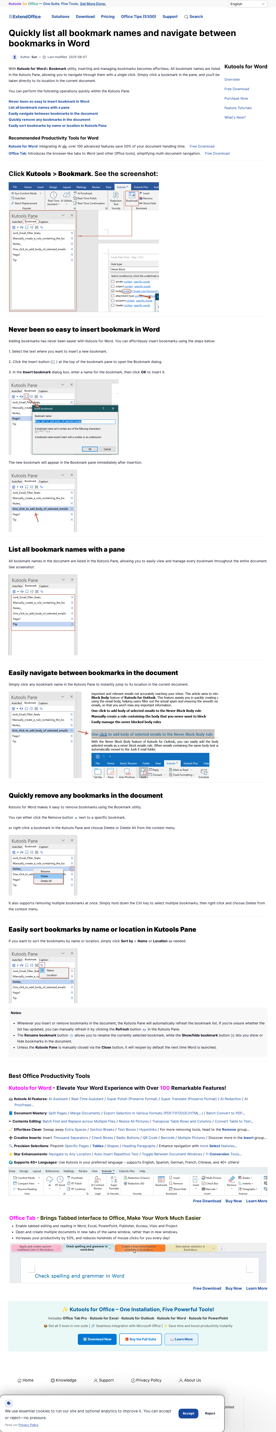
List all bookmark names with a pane (39, 107)
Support (170, 16)
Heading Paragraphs (138, 1146)
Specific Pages (77, 1146)
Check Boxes (102, 1137)
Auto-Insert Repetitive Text (116, 1154)
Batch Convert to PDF (224, 1113)
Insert (249, 1137)
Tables (98, 1146)
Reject (210, 1413)
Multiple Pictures (191, 1137)
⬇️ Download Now (97, 1339)
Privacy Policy (149, 1380)
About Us (192, 1380)
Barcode (167, 1137)
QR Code (150, 1137)
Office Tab (17, 153)
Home (28, 1380)
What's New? (235, 117)
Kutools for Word (23, 146)
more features (217, 1146)
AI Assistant (58, 1099)
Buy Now (234, 1201)
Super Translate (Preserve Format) (189, 1099)
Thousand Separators (70, 1137)
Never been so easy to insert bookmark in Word (49, 101)
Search (196, 16)
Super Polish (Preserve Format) (132, 1099)
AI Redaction (230, 1099)
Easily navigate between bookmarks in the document (53, 113)
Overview (232, 79)
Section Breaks (102, 1129)
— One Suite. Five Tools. (57, 4)
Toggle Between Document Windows (172, 1154)
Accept (188, 1413)
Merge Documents (85, 1113)
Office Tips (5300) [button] (138, 16)
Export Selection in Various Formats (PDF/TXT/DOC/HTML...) (153, 1113)
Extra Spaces (75, 1129)
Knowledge (66, 1380)
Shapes (113, 1146)
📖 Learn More (181, 1339)
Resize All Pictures (134, 1121)
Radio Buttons (127, 1137)
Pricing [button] (107, 16)
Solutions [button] (60, 16)
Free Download (236, 89)
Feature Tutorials (238, 108)
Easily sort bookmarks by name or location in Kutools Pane (58, 125)
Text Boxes (127, 1129)
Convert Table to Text (233, 1121)
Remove (229, 1129)
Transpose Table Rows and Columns (181, 1121)
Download (85, 16)
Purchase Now (236, 98)
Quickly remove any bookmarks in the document (49, 119)
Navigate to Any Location (70, 1154)
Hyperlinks (148, 1129)
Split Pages (58, 1113)
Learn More (256, 1201)
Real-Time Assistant (87, 1099)
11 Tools (222, 1154)
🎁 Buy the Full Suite (140, 1339)
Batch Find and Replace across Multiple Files (79, 1121)
